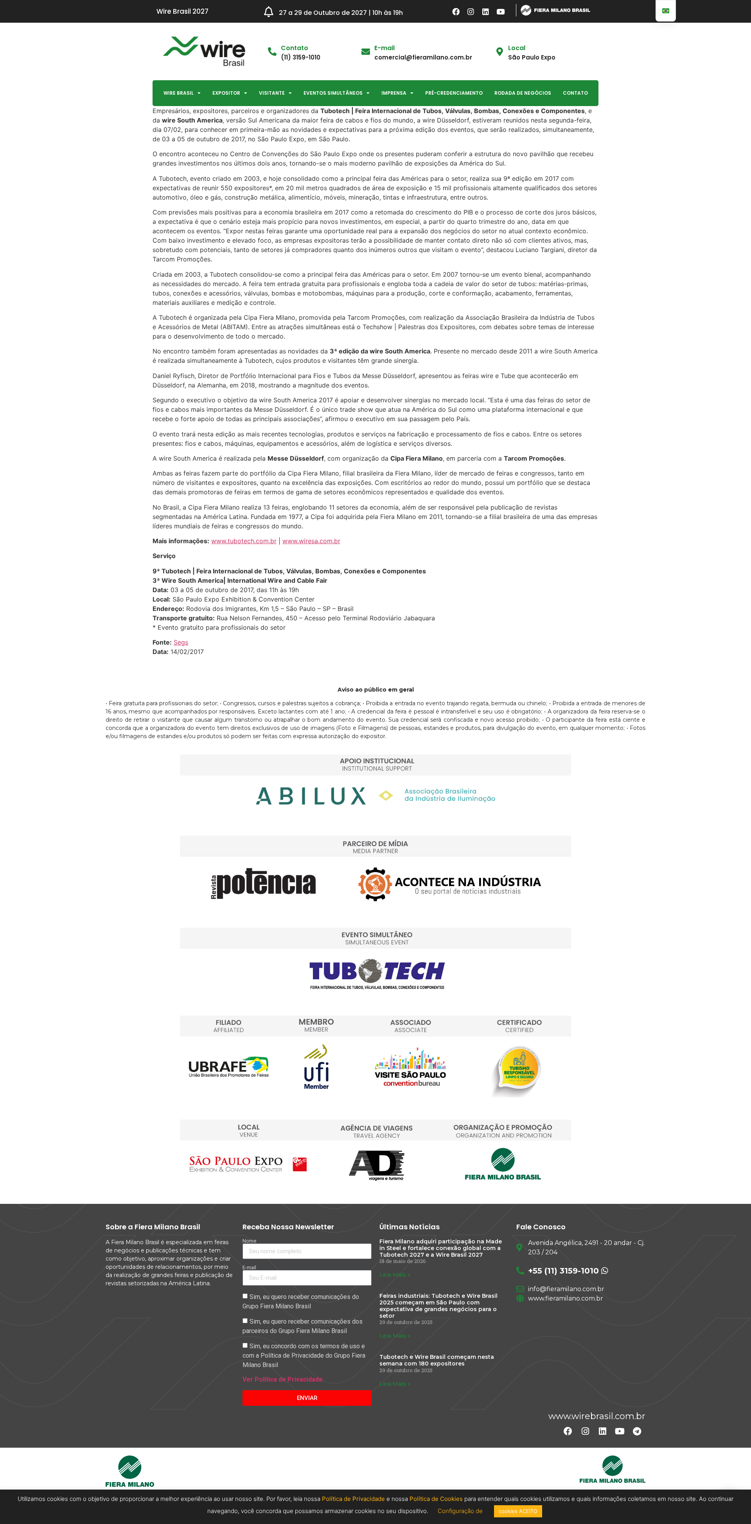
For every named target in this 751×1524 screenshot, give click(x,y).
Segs (181, 642)
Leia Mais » (394, 1274)
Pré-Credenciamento (454, 93)
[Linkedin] (485, 11)
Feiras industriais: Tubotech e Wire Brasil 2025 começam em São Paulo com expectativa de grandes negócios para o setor (438, 1305)
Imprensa (393, 93)
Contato (575, 93)
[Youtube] (500, 11)
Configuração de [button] (461, 1511)
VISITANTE (272, 93)
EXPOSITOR (226, 93)
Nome (249, 1240)
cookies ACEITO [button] (518, 1511)
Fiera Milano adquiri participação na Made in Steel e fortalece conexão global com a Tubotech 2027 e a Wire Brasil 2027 (440, 1248)
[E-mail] (365, 51)
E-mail (384, 47)
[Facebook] (456, 11)
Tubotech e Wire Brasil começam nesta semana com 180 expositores (436, 1360)
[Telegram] (636, 1431)
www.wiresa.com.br (311, 541)
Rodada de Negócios (522, 93)
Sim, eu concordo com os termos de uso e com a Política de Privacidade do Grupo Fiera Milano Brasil (304, 1355)
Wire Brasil (178, 93)
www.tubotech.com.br (244, 541)
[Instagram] (471, 11)
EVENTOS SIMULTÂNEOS (333, 93)
